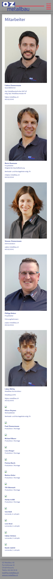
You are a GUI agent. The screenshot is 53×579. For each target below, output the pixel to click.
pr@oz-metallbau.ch (12, 323)
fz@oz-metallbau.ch (12, 97)
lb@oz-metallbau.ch (12, 398)
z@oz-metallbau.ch (12, 247)
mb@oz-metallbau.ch (12, 175)
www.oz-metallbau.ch (10, 575)
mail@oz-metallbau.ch (10, 573)
